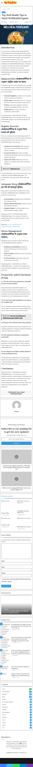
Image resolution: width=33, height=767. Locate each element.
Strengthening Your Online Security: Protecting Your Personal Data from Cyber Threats (21, 626)
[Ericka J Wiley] (8, 506)
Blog (3, 696)
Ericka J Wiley (5, 513)
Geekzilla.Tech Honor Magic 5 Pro (23, 511)
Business (4, 694)
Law (3, 727)
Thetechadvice (6, 691)
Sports (4, 722)
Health (4, 704)
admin (5, 22)
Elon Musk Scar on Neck (24, 526)
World (8, 9)
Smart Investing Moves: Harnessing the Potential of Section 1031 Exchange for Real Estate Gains (21, 639)
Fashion (4, 709)
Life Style (4, 717)
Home (4, 9)
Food (3, 720)
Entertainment (6, 712)
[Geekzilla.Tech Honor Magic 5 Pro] (24, 505)
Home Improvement (7, 702)
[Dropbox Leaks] (8, 520)
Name (3, 561)
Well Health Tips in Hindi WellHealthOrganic (17, 393)
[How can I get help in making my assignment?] (5, 669)
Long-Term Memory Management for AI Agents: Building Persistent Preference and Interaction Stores (20, 652)
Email (3, 567)
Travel (4, 714)
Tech (3, 689)
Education (4, 707)
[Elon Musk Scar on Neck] (24, 521)
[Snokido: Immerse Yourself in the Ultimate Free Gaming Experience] (5, 676)
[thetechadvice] (10, 2)
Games (4, 725)
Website (3, 573)
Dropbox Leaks (5, 525)
